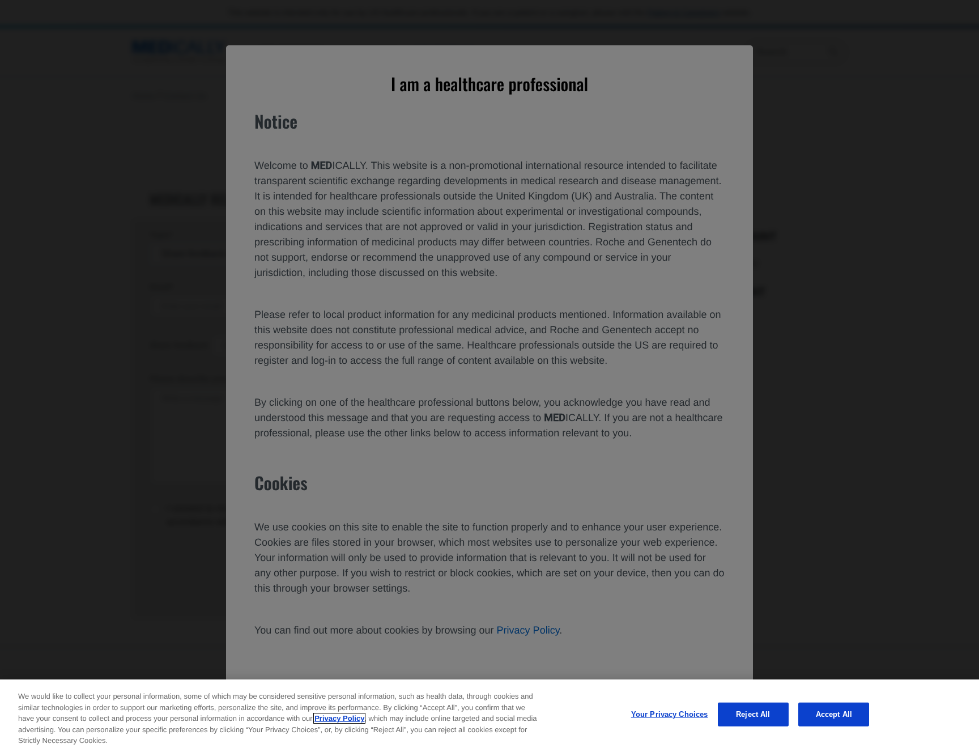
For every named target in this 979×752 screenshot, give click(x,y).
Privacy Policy (339, 718)
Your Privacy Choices (669, 714)
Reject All (753, 714)
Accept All (834, 714)
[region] (489, 715)
